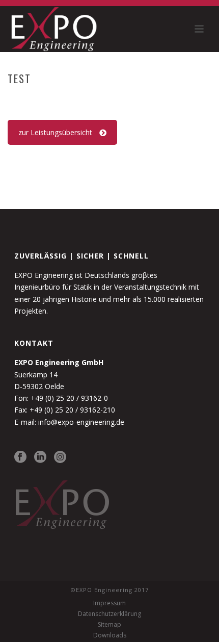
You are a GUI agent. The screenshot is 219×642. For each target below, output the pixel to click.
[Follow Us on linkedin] (40, 457)
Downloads (109, 635)
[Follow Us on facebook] (20, 457)
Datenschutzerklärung (109, 614)
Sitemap (109, 625)
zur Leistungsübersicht (55, 132)
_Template (111, 100)
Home (77, 100)
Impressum (109, 603)
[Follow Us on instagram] (60, 457)
